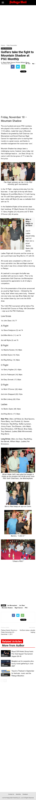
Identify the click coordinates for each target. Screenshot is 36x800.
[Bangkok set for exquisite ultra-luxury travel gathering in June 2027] (6, 663)
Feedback (25, 794)
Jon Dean (22, 605)
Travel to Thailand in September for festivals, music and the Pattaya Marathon (23, 673)
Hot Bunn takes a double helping (27, 631)
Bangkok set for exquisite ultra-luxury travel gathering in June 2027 (23, 663)
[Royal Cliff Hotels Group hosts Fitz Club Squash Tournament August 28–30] (6, 653)
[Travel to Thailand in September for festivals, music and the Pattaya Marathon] (6, 673)
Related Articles (12, 641)
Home (3, 45)
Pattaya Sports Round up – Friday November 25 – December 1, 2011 (9, 632)
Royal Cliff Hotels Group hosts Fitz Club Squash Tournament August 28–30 (22, 653)
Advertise (18, 794)
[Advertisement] (18, 24)
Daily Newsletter (6, 48)
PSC (26, 608)
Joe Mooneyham (12, 605)
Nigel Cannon (19, 608)
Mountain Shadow (7, 608)
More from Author (13, 645)
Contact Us (11, 794)
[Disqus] (18, 711)
